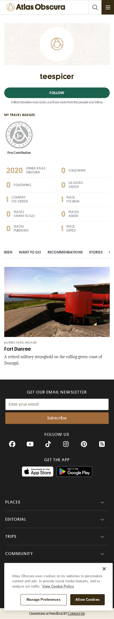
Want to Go (30, 252)
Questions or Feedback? (57, 613)
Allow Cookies (87, 600)
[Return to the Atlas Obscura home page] (37, 7)
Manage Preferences (43, 600)
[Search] (95, 7)
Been (8, 252)
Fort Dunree (17, 349)
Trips (11, 536)
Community (19, 554)
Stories (96, 252)
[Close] (104, 569)
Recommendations (65, 252)
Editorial (16, 519)
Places (13, 502)
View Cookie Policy (58, 586)
